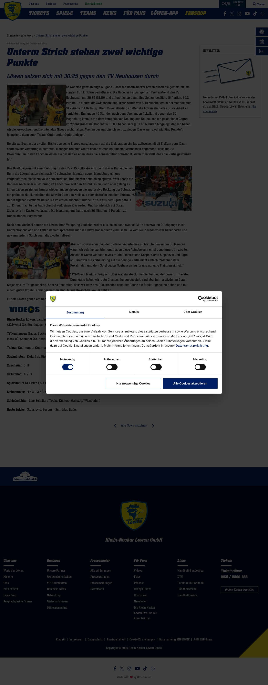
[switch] (112, 367)
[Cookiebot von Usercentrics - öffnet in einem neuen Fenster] (201, 299)
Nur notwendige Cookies (133, 383)
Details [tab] (134, 311)
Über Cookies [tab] (192, 311)
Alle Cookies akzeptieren (190, 383)
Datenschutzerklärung (192, 345)
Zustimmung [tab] (75, 312)
